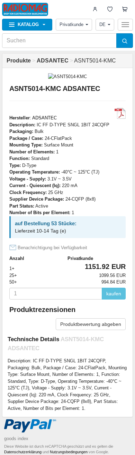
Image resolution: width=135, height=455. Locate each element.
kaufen (113, 293)
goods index (16, 438)
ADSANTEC (44, 117)
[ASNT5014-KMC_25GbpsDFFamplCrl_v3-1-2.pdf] (120, 113)
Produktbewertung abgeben (90, 324)
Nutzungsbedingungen (69, 452)
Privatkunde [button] (71, 24)
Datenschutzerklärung (23, 452)
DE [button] (102, 24)
